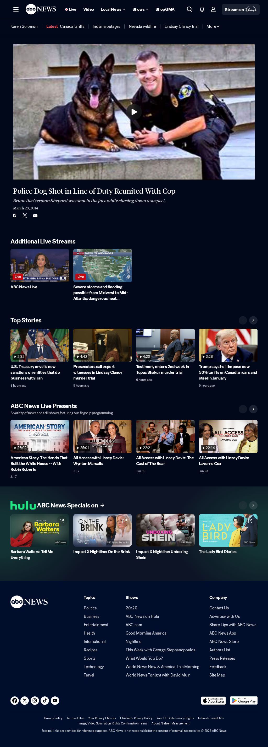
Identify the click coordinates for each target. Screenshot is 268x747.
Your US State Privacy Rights (175, 718)
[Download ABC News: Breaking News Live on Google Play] (244, 700)
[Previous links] (243, 505)
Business (91, 616)
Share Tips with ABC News (232, 625)
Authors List (219, 650)
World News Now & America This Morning (162, 667)
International (95, 642)
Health (89, 633)
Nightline (133, 642)
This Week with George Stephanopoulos (160, 650)
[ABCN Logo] (41, 9)
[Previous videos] (243, 320)
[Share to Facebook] (14, 215)
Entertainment (96, 625)
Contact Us (219, 608)
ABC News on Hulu (142, 616)
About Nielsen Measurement (170, 723)
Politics (90, 608)
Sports (89, 658)
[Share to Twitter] (25, 215)
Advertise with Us (224, 616)
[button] (15, 9)
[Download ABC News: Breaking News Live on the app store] (213, 700)
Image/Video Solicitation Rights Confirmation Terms (113, 723)
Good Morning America (146, 633)
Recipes (90, 650)
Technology (94, 667)
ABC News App (222, 633)
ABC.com (134, 625)
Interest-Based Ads (211, 718)
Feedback (217, 667)
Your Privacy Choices (102, 718)
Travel (89, 675)
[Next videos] (253, 320)
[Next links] (253, 505)
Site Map (217, 675)
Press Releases (222, 658)
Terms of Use (75, 718)
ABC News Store (224, 642)
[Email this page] (35, 215)
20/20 (131, 608)
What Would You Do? (144, 658)
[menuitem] (24, 26)
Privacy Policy (53, 718)
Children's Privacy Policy (136, 718)
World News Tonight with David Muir (158, 675)
